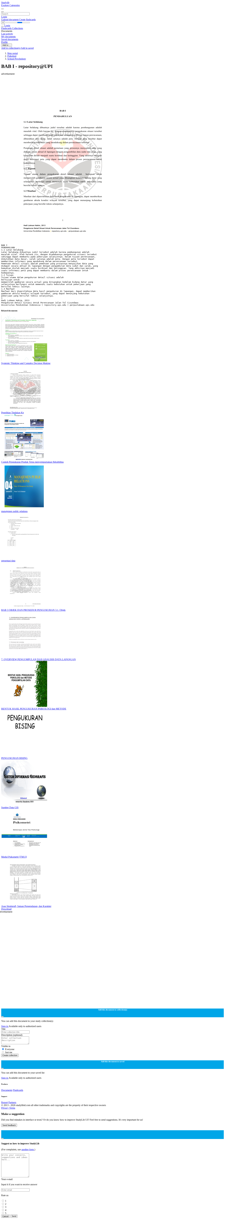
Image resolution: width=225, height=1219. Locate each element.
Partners (12, 1102)
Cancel (5, 1216)
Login (4, 16)
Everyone (9, 1049)
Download (6, 909)
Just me (8, 1052)
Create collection (9, 1055)
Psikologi (11, 56)
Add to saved (27, 48)
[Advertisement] (93, 82)
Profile (4, 42)
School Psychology (16, 58)
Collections (17, 28)
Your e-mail (7, 1179)
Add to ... (6, 45)
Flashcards (6, 28)
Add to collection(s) (11, 48)
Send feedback (9, 1125)
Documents (6, 1090)
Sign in (5, 1026)
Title (3, 1029)
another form (27, 1149)
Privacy (5, 1108)
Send (14, 1216)
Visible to (5, 1046)
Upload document (10, 19)
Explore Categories (10, 5)
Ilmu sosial (12, 53)
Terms (12, 1108)
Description (11, 1035)
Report (4, 1102)
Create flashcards (27, 19)
